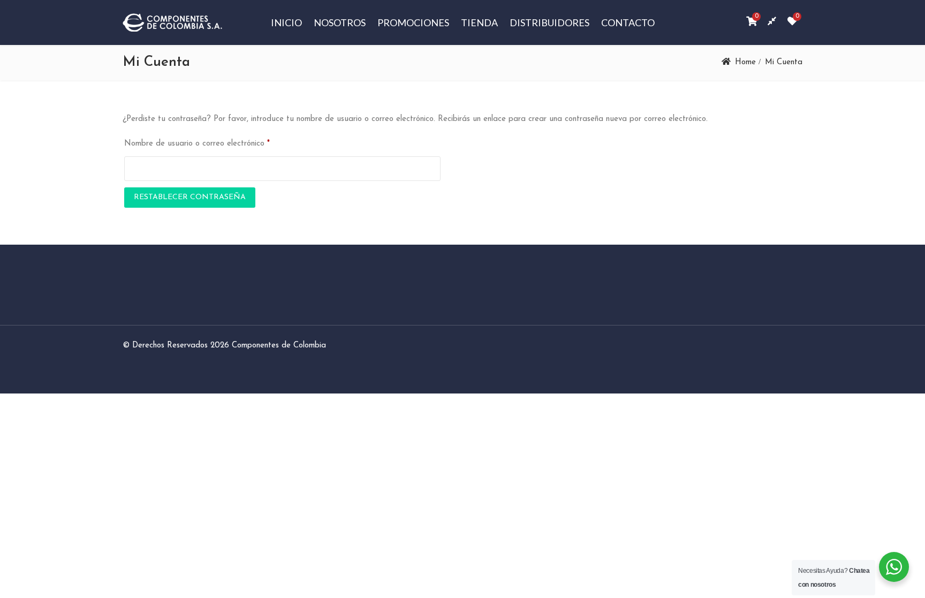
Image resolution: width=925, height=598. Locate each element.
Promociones (413, 22)
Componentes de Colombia (279, 346)
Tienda (479, 22)
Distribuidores (549, 22)
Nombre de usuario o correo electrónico (197, 143)
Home (745, 62)
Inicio (286, 22)
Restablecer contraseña (190, 197)
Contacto (628, 22)
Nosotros (340, 22)
